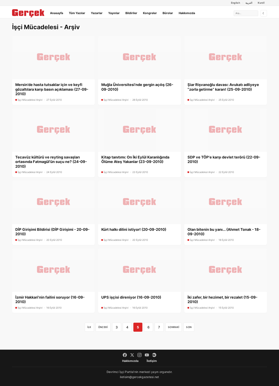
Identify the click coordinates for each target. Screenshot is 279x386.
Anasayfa (56, 13)
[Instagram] (139, 355)
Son (189, 327)
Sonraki (173, 327)
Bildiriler (131, 13)
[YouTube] (147, 355)
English (235, 2)
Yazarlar (97, 13)
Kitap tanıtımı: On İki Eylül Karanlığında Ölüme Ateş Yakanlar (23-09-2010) (135, 159)
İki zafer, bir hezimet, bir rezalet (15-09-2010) (222, 299)
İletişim (152, 361)
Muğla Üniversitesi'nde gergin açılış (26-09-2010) (137, 87)
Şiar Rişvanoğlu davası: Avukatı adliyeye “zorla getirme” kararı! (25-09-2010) (223, 87)
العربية (249, 2)
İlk (89, 327)
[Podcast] (154, 355)
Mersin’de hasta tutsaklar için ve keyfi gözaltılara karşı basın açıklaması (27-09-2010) (51, 89)
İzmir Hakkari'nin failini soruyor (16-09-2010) (50, 299)
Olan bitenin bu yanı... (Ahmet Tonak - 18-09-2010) (223, 231)
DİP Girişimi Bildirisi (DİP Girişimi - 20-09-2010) (52, 231)
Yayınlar (114, 13)
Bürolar (168, 13)
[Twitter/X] (132, 355)
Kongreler (150, 13)
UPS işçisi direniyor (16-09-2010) (131, 297)
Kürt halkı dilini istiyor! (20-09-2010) (133, 229)
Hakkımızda (187, 13)
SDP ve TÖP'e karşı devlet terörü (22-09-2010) (223, 159)
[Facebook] (125, 355)
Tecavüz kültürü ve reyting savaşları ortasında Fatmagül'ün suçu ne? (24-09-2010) (51, 161)
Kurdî (261, 2)
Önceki (103, 327)
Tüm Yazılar (77, 13)
